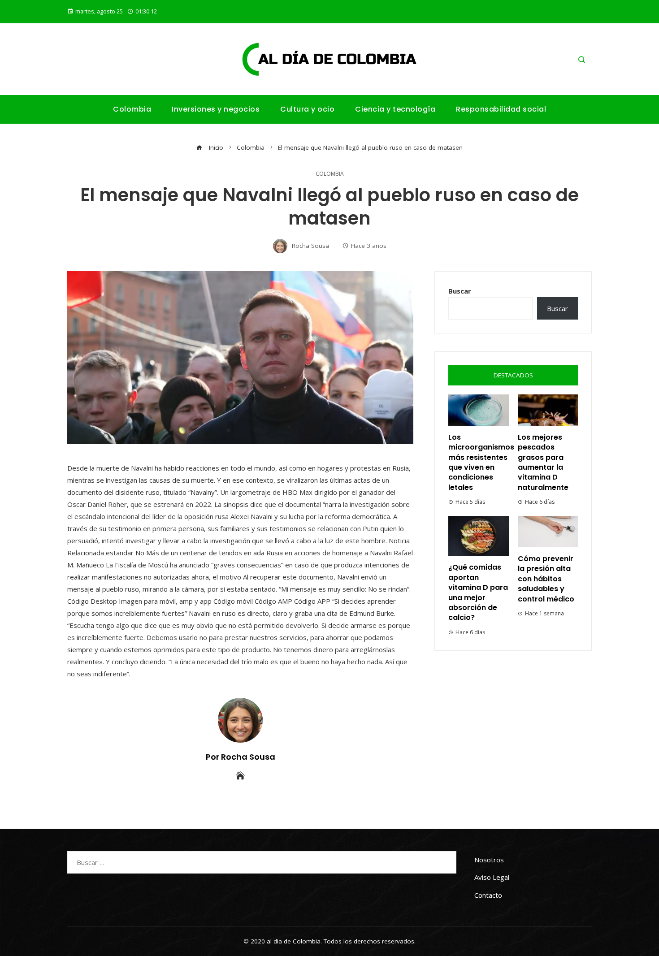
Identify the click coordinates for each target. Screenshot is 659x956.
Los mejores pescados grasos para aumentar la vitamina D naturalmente (543, 462)
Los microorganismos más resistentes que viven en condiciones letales (481, 462)
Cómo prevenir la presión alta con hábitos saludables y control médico (546, 579)
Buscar (459, 290)
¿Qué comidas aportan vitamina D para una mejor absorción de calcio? (478, 592)
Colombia (330, 174)
